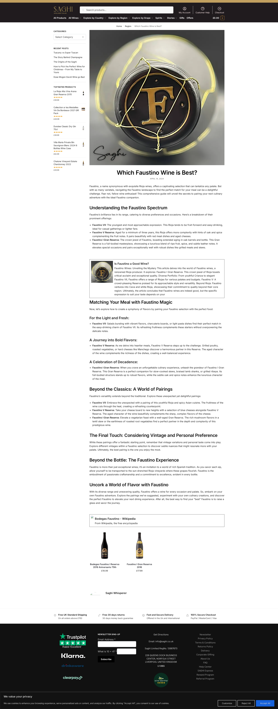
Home (119, 26)
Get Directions (161, 634)
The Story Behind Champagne (68, 57)
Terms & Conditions (205, 642)
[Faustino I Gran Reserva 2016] (139, 545)
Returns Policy (205, 646)
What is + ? (107, 651)
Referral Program (205, 678)
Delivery (205, 650)
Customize (227, 703)
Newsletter (205, 634)
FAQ (205, 662)
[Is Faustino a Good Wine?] (157, 278)
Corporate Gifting (205, 654)
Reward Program (205, 674)
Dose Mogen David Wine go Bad (69, 77)
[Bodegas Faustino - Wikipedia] (157, 520)
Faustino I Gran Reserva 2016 (139, 566)
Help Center (205, 666)
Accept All (265, 703)
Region (128, 26)
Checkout (219, 12)
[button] (218, 17)
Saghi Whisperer (116, 593)
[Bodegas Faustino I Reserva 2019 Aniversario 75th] (104, 545)
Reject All (246, 703)
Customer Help (203, 12)
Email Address (106, 639)
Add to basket (105, 577)
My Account (184, 12)
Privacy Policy (205, 638)
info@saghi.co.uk (164, 641)
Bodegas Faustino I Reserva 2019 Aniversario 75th (104, 566)
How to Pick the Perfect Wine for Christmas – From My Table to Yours (69, 69)
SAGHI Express (205, 670)
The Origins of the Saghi (65, 62)
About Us (205, 658)
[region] (139, 700)
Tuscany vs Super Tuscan (66, 52)
